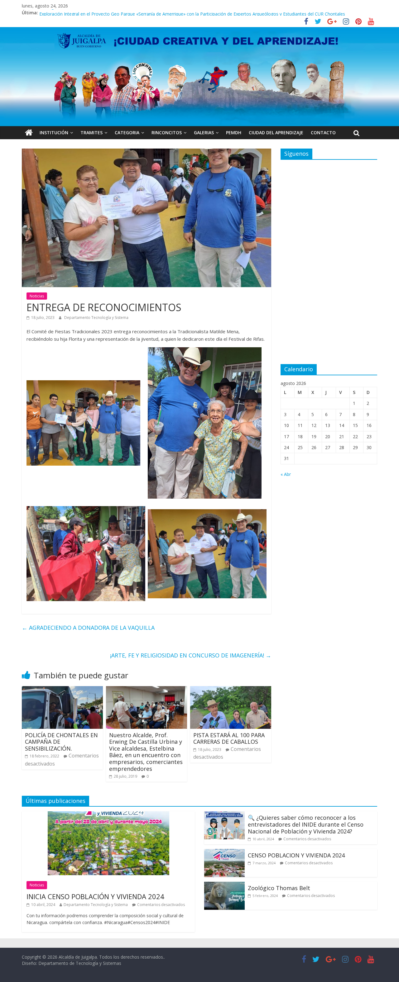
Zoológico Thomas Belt (63, 13)
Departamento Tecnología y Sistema (96, 317)
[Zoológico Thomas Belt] (224, 885)
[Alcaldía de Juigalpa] (29, 132)
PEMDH (233, 132)
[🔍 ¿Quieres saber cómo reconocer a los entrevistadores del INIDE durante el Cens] (224, 815)
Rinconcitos (166, 132)
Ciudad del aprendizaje (276, 132)
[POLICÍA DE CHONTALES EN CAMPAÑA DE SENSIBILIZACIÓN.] (62, 689)
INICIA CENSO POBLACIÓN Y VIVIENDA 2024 (95, 896)
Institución (54, 132)
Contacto (323, 132)
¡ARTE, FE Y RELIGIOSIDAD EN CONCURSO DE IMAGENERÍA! (190, 655)
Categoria (127, 132)
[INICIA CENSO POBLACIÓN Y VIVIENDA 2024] (108, 815)
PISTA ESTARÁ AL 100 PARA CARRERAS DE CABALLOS (229, 738)
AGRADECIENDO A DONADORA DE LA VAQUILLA (88, 627)
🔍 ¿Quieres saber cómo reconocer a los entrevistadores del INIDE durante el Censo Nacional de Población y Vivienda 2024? (305, 824)
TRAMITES (91, 132)
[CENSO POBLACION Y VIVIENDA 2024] (224, 852)
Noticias (37, 296)
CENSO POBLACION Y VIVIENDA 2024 (296, 855)
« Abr (286, 474)
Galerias (204, 132)
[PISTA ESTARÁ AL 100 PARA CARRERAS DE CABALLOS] (230, 689)
